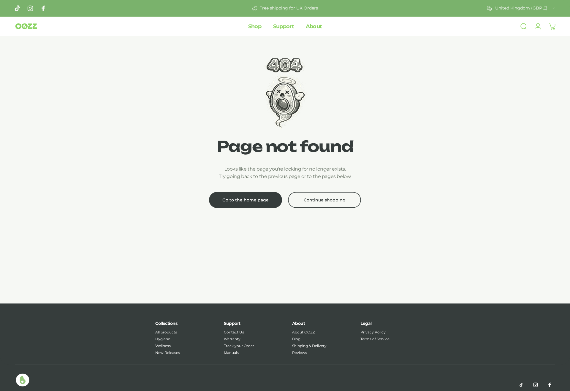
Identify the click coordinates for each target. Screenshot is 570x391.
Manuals (231, 352)
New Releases (167, 352)
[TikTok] (521, 384)
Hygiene (162, 339)
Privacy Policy (373, 332)
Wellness (163, 346)
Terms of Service (375, 339)
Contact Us (234, 332)
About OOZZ (303, 332)
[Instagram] (536, 384)
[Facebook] (550, 384)
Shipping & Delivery (309, 346)
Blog (296, 339)
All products (166, 332)
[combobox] (521, 8)
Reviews (299, 352)
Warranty (232, 339)
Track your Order (239, 346)
